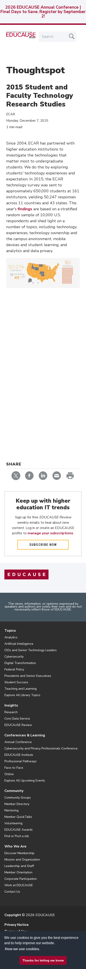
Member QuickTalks (18, 817)
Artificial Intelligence (18, 644)
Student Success (16, 682)
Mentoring (11, 810)
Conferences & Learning (24, 735)
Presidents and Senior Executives (27, 676)
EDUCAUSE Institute (18, 755)
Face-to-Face (13, 768)
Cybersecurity (14, 656)
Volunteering (13, 823)
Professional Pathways (20, 761)
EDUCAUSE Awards (18, 830)
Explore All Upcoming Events (24, 780)
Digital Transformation (20, 663)
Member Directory (16, 804)
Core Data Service (17, 718)
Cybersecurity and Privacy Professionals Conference (41, 748)
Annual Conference (18, 742)
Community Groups (17, 797)
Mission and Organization (22, 859)
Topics (10, 630)
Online (9, 774)
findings (25, 209)
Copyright (12, 915)
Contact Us (12, 892)
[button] (29, 959)
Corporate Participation (20, 879)
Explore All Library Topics (22, 695)
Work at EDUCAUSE (18, 885)
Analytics (10, 637)
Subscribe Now (43, 545)
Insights (11, 705)
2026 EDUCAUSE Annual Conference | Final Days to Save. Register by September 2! (43, 11)
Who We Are (15, 846)
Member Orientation (18, 872)
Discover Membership (19, 853)
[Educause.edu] (26, 574)
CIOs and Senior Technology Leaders (30, 650)
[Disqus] (43, 358)
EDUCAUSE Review (18, 725)
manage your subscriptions (50, 533)
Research (11, 712)
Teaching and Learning (20, 689)
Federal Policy (14, 669)
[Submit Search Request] (71, 36)
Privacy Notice (16, 924)
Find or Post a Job (16, 836)
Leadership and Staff (19, 866)
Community (13, 790)
